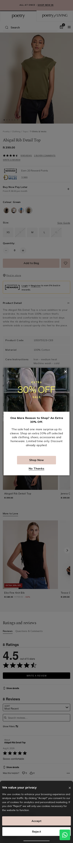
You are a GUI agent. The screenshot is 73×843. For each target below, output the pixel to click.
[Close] (70, 788)
